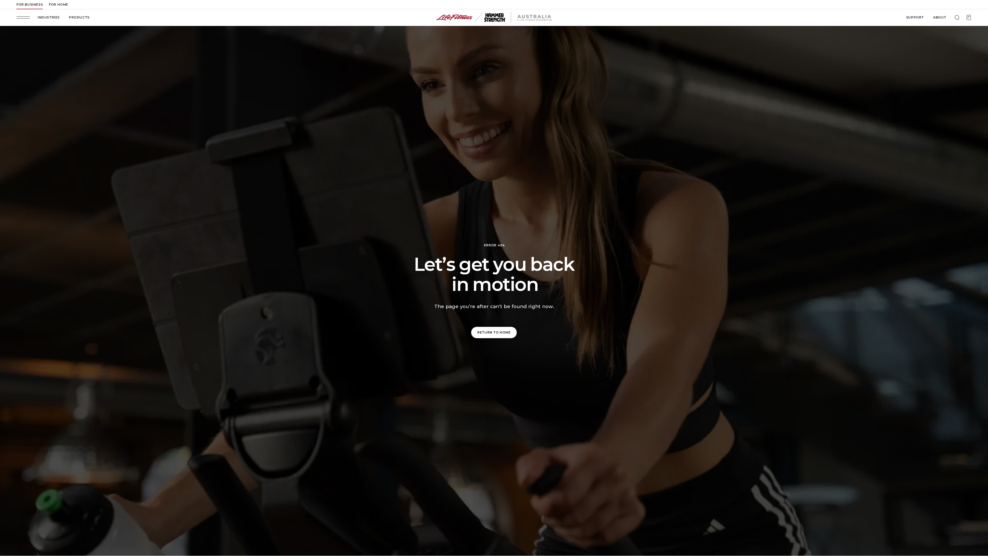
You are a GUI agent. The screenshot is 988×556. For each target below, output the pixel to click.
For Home (58, 4)
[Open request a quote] (969, 17)
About (939, 17)
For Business (29, 4)
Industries (49, 17)
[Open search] (957, 17)
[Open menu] (23, 17)
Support (915, 17)
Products (79, 17)
